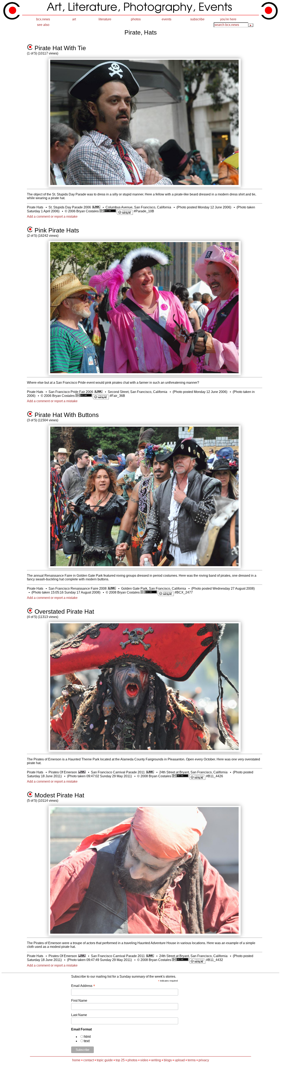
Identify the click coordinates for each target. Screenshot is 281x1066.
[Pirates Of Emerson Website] (82, 772)
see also (43, 25)
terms (192, 1060)
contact (88, 1060)
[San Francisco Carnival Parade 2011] (150, 772)
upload (180, 1060)
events (166, 19)
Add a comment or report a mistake (52, 216)
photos (136, 19)
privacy (204, 1060)
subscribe (197, 19)
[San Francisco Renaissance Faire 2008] (111, 588)
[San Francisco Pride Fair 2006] (98, 392)
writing (156, 1060)
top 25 (120, 1060)
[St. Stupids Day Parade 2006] (96, 207)
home (76, 1060)
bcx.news (43, 19)
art (74, 19)
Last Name (79, 1015)
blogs (168, 1060)
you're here (228, 19)
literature (105, 19)
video (144, 1060)
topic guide (105, 1060)
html (87, 1037)
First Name (79, 1000)
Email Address (83, 985)
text (87, 1041)
